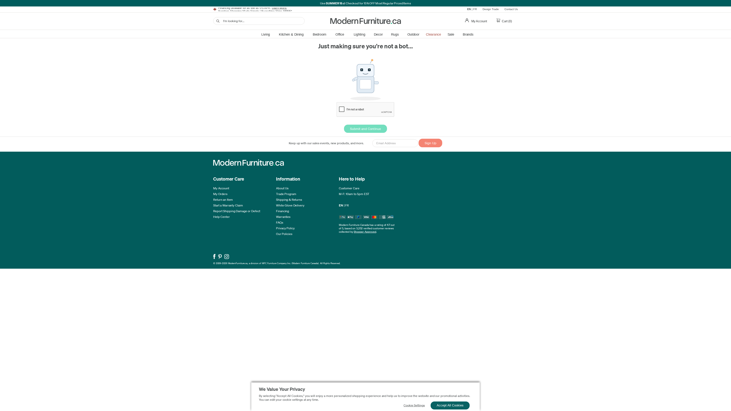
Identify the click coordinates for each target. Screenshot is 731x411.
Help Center (221, 217)
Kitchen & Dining (291, 34)
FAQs (279, 222)
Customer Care (349, 188)
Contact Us (511, 9)
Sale (451, 34)
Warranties (283, 217)
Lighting (359, 34)
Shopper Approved (365, 231)
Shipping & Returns (289, 200)
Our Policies (284, 234)
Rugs (395, 34)
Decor (378, 34)
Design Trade (491, 9)
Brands (468, 34)
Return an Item (223, 200)
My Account (221, 188)
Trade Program (286, 194)
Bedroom (319, 34)
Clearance (433, 34)
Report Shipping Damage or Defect (236, 211)
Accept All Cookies (450, 405)
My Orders (220, 194)
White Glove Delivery (290, 205)
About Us (282, 188)
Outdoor (413, 34)
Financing (282, 211)
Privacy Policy (285, 228)
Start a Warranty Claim (228, 205)
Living (265, 34)
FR (475, 9)
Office (339, 34)
